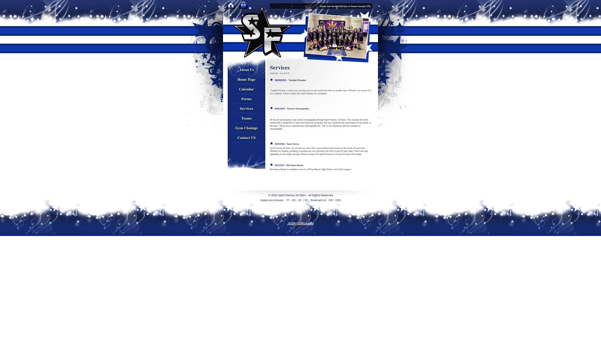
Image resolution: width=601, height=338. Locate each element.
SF (306, 200)
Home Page (246, 79)
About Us (246, 69)
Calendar (246, 89)
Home (231, 6)
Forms (246, 98)
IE (300, 200)
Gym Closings (246, 128)
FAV (331, 200)
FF (287, 200)
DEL (338, 200)
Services (246, 108)
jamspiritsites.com (300, 224)
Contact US (246, 137)
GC (294, 200)
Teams (246, 118)
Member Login (243, 6)
